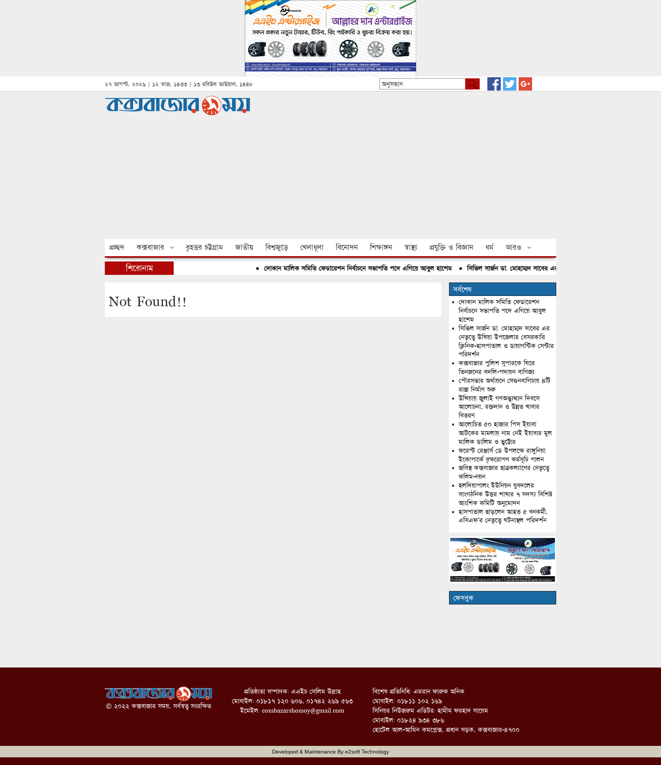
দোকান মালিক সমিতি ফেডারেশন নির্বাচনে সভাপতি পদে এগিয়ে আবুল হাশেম (349, 268)
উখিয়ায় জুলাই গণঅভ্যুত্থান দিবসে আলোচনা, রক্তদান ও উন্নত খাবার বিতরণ (499, 407)
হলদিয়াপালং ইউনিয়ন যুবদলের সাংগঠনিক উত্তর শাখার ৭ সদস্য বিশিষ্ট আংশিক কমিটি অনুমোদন (505, 494)
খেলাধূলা (312, 247)
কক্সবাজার (150, 247)
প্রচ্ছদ (116, 247)
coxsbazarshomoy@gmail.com (303, 711)
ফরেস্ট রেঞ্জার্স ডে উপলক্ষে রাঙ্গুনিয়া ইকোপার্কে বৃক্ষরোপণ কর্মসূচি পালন (502, 455)
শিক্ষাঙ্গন (381, 247)
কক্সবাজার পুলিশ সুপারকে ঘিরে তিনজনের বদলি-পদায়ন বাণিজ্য (497, 367)
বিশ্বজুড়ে (276, 247)
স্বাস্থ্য (410, 247)
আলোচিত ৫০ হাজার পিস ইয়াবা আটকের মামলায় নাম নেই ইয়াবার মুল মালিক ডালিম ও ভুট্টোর (505, 433)
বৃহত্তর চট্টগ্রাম (204, 247)
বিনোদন (347, 247)
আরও (513, 247)
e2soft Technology (367, 752)
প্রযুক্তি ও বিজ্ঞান (451, 247)
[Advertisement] (330, 181)
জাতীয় (244, 247)
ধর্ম (489, 247)
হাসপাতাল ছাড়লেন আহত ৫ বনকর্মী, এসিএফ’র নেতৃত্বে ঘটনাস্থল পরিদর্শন (503, 516)
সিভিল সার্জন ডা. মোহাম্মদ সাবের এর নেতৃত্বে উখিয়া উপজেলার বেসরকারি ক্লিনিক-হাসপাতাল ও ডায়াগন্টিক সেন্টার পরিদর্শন (506, 341)
